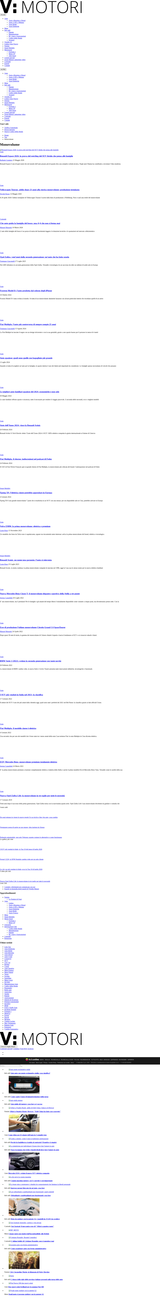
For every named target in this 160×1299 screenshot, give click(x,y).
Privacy (45, 1062)
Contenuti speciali (6, 1049)
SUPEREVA (131, 1059)
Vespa (6, 974)
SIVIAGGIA (107, 1059)
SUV (6, 961)
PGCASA (76, 1059)
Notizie (6, 46)
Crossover (7, 959)
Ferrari (6, 1015)
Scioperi (11, 40)
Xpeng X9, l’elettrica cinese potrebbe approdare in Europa (26, 493)
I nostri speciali (9, 58)
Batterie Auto (8, 1025)
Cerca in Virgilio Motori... (8, 1046)
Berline (6, 964)
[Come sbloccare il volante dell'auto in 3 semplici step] (82, 1123)
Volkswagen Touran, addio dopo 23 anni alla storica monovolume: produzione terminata (39, 190)
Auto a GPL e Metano (16, 22)
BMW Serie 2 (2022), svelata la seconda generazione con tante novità (30, 661)
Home (6, 135)
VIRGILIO (47, 1059)
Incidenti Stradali (10, 1009)
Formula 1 (12, 52)
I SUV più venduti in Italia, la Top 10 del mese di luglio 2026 (21, 849)
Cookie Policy (52, 1062)
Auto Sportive (9, 968)
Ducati (6, 1017)
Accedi (3, 15)
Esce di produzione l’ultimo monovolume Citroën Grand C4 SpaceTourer (32, 627)
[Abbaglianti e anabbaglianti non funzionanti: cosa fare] (82, 1192)
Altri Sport (12, 56)
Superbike (7, 978)
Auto (6, 18)
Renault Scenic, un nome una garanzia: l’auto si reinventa (26, 560)
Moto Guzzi (8, 980)
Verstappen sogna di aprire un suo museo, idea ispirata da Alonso (22, 827)
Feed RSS (23, 1049)
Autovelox (8, 992)
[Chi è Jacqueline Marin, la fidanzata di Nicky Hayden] (82, 1260)
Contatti (7, 65)
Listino (11, 903)
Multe (6, 1006)
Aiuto (72, 1062)
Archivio (30, 1049)
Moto (6, 28)
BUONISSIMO (123, 1059)
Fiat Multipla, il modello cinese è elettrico (18, 728)
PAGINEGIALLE (55, 1059)
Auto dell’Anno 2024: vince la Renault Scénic (20, 425)
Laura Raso (4, 530)
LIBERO (41, 1059)
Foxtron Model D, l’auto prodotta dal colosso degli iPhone (26, 291)
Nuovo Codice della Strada (13, 132)
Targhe (6, 994)
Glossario (7, 925)
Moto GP (12, 54)
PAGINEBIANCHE (85, 1059)
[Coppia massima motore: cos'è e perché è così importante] (82, 1177)
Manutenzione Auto (11, 984)
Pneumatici (8, 988)
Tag (5, 137)
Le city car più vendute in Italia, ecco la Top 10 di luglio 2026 (21, 869)
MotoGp (7, 1013)
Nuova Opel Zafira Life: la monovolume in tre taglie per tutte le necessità (32, 796)
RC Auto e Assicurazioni (17, 36)
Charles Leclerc (9, 1021)
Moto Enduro (9, 970)
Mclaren (7, 1019)
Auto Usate (8, 957)
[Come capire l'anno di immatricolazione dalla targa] (82, 1085)
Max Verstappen (10, 1023)
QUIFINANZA (114, 1059)
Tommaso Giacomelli (7, 261)
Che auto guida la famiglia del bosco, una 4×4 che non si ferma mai (30, 223)
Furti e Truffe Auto (10, 1008)
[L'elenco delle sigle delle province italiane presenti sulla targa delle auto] (82, 1276)
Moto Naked (8, 972)
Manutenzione (14, 34)
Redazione (8, 938)
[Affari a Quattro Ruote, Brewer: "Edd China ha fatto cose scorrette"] (82, 1108)
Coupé (6, 966)
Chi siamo (32, 1062)
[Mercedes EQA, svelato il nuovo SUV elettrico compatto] (82, 1162)
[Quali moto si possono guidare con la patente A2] (82, 1291)
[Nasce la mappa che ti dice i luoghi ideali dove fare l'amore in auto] (82, 1146)
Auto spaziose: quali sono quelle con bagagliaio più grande (26, 358)
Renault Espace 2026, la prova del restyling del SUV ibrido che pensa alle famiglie (36, 156)
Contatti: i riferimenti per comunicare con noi (19, 887)
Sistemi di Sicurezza (11, 1000)
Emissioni (7, 1027)
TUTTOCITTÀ (95, 1059)
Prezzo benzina (9, 130)
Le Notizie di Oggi (15, 899)
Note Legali (39, 1062)
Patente (11, 32)
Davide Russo (5, 194)
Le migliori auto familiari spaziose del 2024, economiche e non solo (29, 392)
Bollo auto (8, 990)
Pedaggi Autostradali (11, 1002)
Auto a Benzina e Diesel (17, 20)
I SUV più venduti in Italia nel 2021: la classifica (21, 695)
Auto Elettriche (14, 26)
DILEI (101, 1059)
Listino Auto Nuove (11, 44)
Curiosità (7, 62)
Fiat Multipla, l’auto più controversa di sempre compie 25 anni (28, 324)
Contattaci (16, 1049)
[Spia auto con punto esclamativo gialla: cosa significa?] (82, 1070)
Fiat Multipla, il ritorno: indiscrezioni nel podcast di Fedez (26, 459)
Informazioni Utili (10, 927)
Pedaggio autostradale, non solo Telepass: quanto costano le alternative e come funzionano (31, 837)
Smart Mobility (9, 48)
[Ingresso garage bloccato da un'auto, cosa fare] (82, 1184)
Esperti (6, 64)
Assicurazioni (9, 998)
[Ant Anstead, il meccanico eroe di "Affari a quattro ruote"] (82, 1223)
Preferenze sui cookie (63, 1062)
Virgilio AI (8, 42)
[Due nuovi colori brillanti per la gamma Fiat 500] (82, 1283)
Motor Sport (8, 919)
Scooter (7, 976)
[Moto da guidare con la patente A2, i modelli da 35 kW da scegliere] (82, 1207)
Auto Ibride (13, 24)
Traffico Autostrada (11, 128)
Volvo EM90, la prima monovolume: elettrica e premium (25, 526)
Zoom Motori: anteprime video (14, 60)
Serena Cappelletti (6, 598)
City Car (7, 962)
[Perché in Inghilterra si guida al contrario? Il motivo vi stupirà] (82, 1139)
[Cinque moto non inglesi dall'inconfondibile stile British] (82, 1230)
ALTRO (3, 69)
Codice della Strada (15, 38)
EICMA (7, 982)
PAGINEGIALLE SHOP (67, 1059)
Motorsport (8, 50)
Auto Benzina (9, 953)
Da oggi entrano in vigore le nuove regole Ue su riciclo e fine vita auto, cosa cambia (29, 817)
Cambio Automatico (11, 1029)
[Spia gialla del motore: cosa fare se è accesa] (82, 1100)
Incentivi (7, 1004)
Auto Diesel (8, 955)
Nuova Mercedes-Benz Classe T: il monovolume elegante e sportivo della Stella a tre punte (40, 593)
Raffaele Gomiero (6, 160)
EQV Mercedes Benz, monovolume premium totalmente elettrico (28, 762)
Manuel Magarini (6, 227)
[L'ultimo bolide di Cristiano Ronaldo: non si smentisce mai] (82, 1238)
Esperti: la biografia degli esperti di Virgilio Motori (21, 889)
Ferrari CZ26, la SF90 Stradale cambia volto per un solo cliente (21, 859)
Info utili (7, 30)
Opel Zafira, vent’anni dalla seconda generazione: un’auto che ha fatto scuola (34, 257)
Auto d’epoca (13, 913)
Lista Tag (7, 947)
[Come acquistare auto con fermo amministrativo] (82, 1245)
